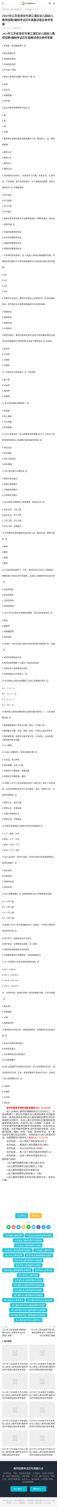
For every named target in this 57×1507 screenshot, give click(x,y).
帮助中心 (38, 1489)
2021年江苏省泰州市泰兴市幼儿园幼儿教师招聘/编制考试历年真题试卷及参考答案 (42, 1452)
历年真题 (28, 9)
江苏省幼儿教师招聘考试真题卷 (28, 1240)
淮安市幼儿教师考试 (43, 1270)
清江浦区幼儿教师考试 (13, 1300)
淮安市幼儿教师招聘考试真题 (38, 1255)
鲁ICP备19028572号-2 (44, 1500)
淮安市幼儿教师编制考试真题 (28, 1265)
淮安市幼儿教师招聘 (13, 1255)
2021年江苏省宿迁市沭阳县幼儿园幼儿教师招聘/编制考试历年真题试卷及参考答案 (15, 1395)
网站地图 (30, 1500)
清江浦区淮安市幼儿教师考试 (28, 1320)
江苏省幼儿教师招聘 (13, 1235)
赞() (21, 1215)
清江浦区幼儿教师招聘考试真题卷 (28, 1285)
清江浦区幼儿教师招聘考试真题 (28, 1280)
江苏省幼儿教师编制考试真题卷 (17, 1250)
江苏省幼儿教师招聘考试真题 (38, 1235)
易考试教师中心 (28, 3)
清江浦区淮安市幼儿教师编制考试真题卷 (28, 1315)
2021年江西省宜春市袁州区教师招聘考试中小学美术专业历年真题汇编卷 (43, 1332)
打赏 (35, 1215)
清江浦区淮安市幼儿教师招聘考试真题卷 (28, 1310)
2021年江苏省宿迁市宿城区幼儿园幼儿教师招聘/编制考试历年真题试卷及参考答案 (15, 1423)
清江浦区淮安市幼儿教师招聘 (39, 1300)
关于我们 (19, 1489)
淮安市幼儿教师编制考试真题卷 (17, 1270)
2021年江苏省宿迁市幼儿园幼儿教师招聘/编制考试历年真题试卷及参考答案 (15, 1452)
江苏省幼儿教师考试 (43, 1250)
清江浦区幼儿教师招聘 (28, 1275)
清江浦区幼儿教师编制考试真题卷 (28, 1295)
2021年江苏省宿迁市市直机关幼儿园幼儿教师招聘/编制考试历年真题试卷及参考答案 (42, 1423)
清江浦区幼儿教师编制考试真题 (28, 1290)
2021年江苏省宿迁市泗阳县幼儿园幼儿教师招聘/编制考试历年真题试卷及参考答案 (42, 1367)
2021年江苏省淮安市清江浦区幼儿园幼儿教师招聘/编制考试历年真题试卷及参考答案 (27, 20)
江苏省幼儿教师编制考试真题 (28, 1245)
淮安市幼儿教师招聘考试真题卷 (28, 1260)
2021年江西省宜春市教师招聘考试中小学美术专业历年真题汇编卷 (14, 1332)
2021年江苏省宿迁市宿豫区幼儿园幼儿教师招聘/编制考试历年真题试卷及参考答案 (42, 1395)
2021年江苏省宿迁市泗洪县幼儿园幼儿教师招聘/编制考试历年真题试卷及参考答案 (15, 1367)
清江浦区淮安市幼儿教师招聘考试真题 (28, 1305)
